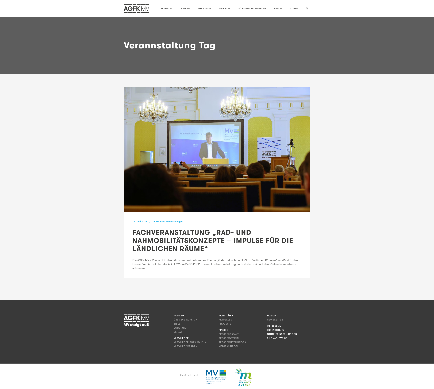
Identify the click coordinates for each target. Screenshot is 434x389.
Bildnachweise (277, 338)
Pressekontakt (229, 334)
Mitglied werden (185, 346)
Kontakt (272, 315)
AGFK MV (179, 315)
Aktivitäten (226, 315)
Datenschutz (275, 330)
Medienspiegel (229, 346)
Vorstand (180, 327)
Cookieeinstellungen (282, 334)
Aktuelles (160, 221)
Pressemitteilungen (232, 342)
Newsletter (275, 319)
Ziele (177, 323)
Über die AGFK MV (185, 319)
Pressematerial (229, 338)
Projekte (225, 323)
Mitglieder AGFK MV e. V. (190, 342)
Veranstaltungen (174, 221)
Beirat (178, 331)
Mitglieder (181, 338)
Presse (223, 330)
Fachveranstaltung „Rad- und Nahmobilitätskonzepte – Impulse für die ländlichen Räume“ (212, 241)
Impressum (274, 326)
